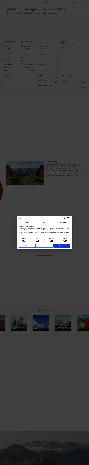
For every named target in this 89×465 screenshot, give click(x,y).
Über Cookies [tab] (63, 222)
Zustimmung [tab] (26, 222)
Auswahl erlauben (44, 245)
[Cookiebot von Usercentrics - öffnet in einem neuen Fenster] (65, 218)
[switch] (37, 241)
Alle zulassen (62, 245)
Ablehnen (27, 245)
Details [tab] (44, 222)
